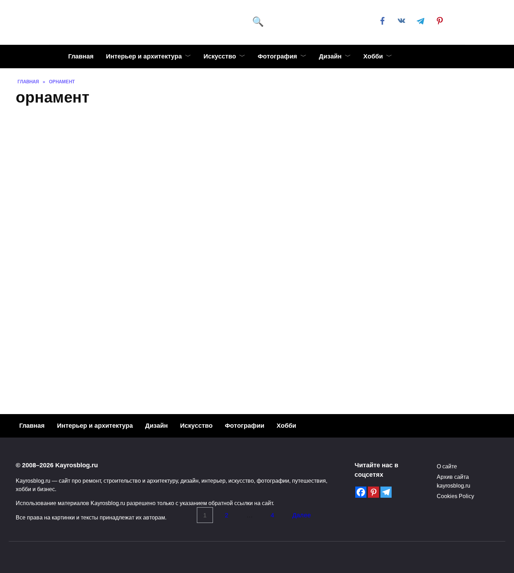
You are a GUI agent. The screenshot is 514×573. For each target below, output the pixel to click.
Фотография (277, 56)
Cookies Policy (455, 496)
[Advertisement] (257, 164)
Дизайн (330, 56)
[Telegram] (386, 492)
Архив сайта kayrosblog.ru (453, 481)
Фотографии (244, 425)
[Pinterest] (373, 492)
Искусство (220, 56)
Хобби (373, 56)
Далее (301, 515)
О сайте (447, 466)
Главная (81, 56)
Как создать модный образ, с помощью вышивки (117, 342)
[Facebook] (360, 492)
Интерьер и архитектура (144, 56)
